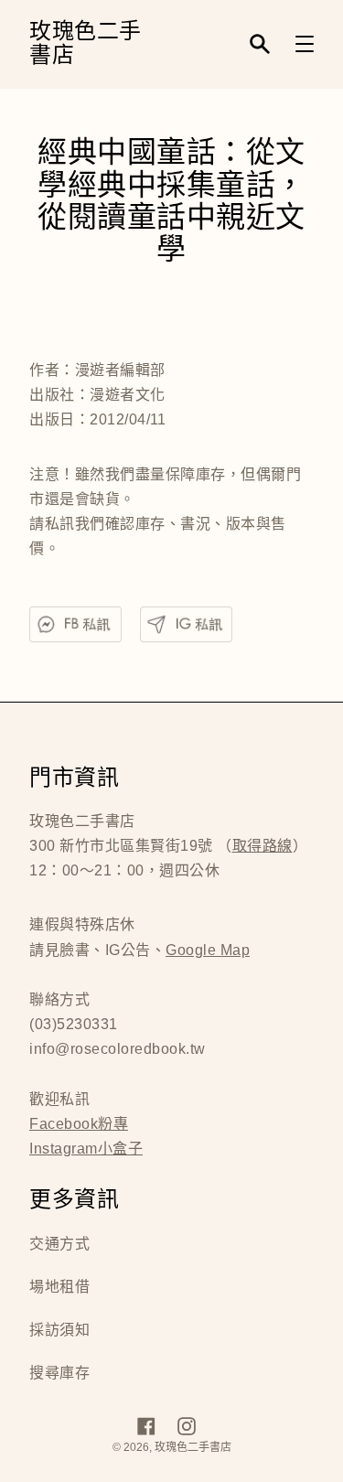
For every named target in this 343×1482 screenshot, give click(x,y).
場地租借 (59, 1286)
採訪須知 (59, 1329)
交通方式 (59, 1243)
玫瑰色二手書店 (85, 44)
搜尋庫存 (59, 1372)
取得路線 (262, 846)
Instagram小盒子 (86, 1148)
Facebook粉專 (78, 1124)
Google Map (208, 950)
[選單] (304, 44)
